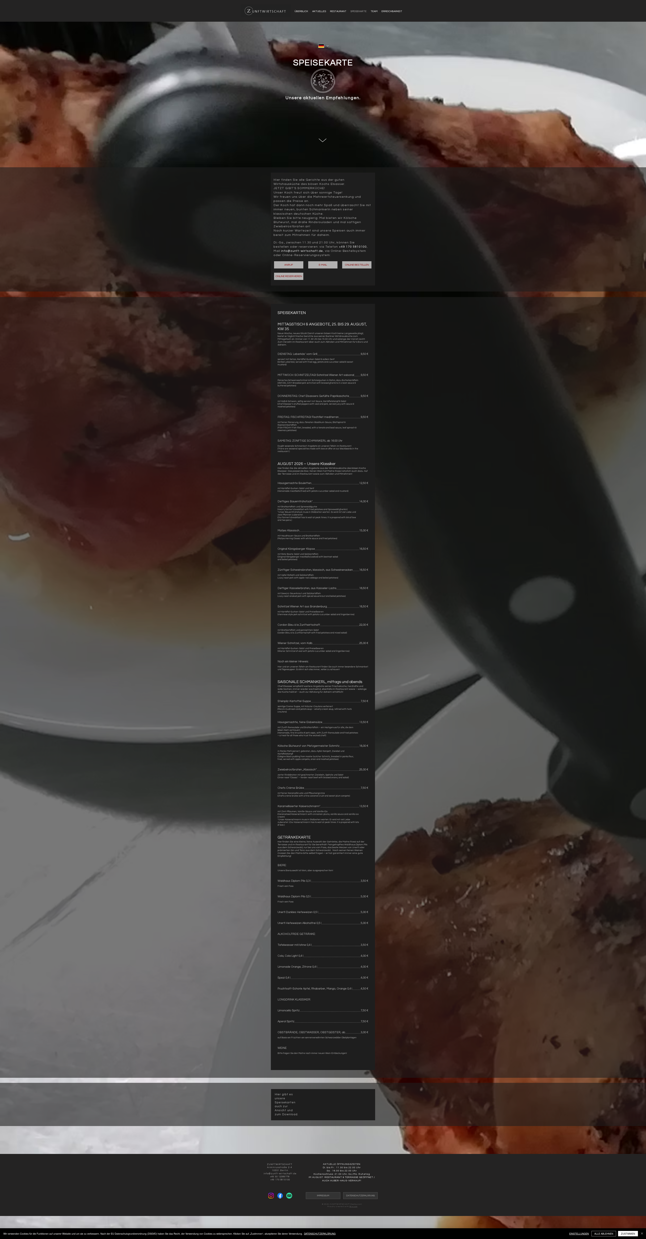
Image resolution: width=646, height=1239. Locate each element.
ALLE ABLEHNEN (603, 1233)
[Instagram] (271, 1195)
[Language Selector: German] (323, 46)
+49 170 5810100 (353, 246)
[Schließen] (642, 1233)
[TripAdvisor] (289, 1195)
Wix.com (353, 1206)
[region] (322, 136)
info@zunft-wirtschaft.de (302, 251)
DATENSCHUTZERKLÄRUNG (320, 1233)
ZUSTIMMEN (628, 1233)
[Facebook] (280, 1195)
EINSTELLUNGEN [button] (579, 1233)
